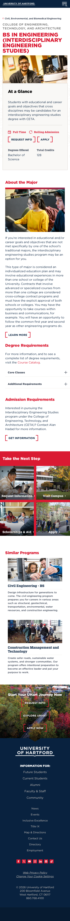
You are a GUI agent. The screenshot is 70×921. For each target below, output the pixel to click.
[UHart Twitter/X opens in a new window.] (24, 861)
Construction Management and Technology (33, 649)
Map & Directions (35, 832)
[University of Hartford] (19, 4)
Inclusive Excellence (35, 820)
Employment (35, 850)
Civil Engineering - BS (26, 586)
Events (35, 814)
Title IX (35, 826)
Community (35, 798)
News (35, 808)
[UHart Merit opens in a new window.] (46, 861)
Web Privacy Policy (35, 872)
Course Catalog (29, 362)
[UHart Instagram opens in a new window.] (35, 861)
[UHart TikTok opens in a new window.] (52, 861)
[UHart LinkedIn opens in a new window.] (40, 861)
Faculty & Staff (35, 791)
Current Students (35, 778)
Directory (35, 844)
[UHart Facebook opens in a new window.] (18, 861)
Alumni (35, 785)
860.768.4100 (35, 898)
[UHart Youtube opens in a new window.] (29, 861)
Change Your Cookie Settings (35, 876)
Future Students (35, 772)
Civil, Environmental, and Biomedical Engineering (33, 18)
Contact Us (35, 838)
